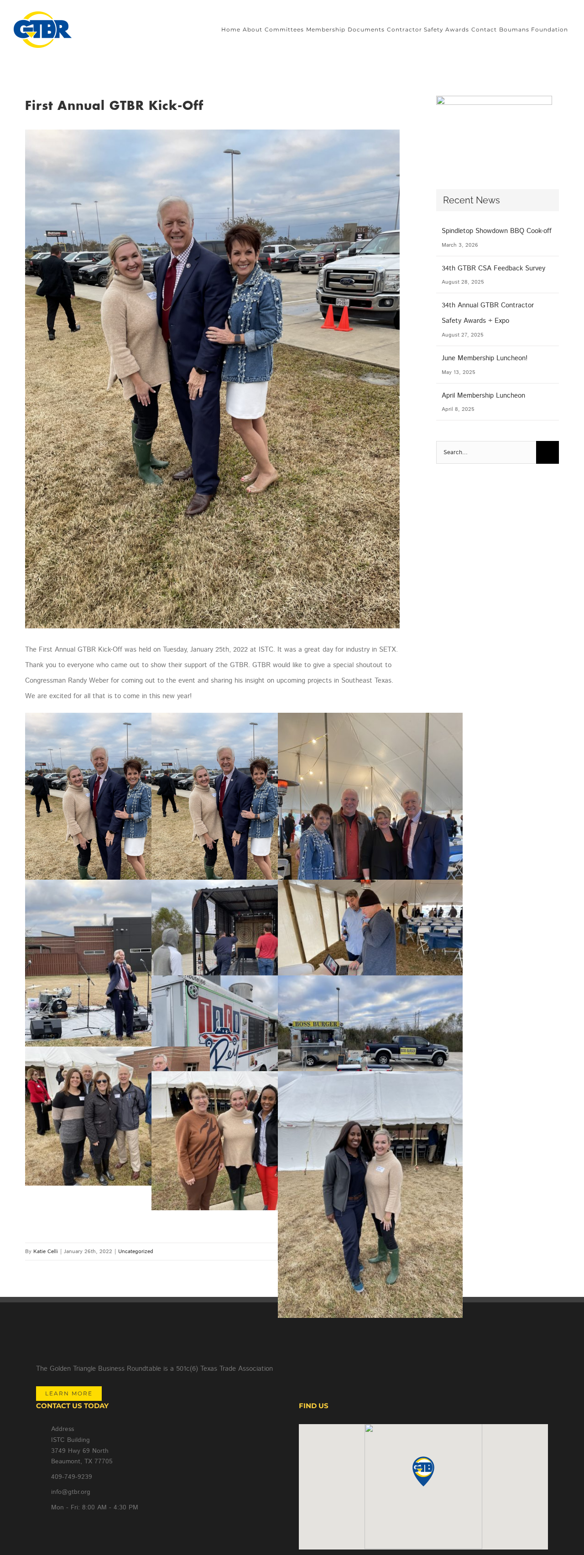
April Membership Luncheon (483, 395)
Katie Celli (45, 1251)
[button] (423, 1472)
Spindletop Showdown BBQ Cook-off (497, 231)
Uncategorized (135, 1251)
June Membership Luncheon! (484, 358)
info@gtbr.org (70, 1492)
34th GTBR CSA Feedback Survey (493, 268)
